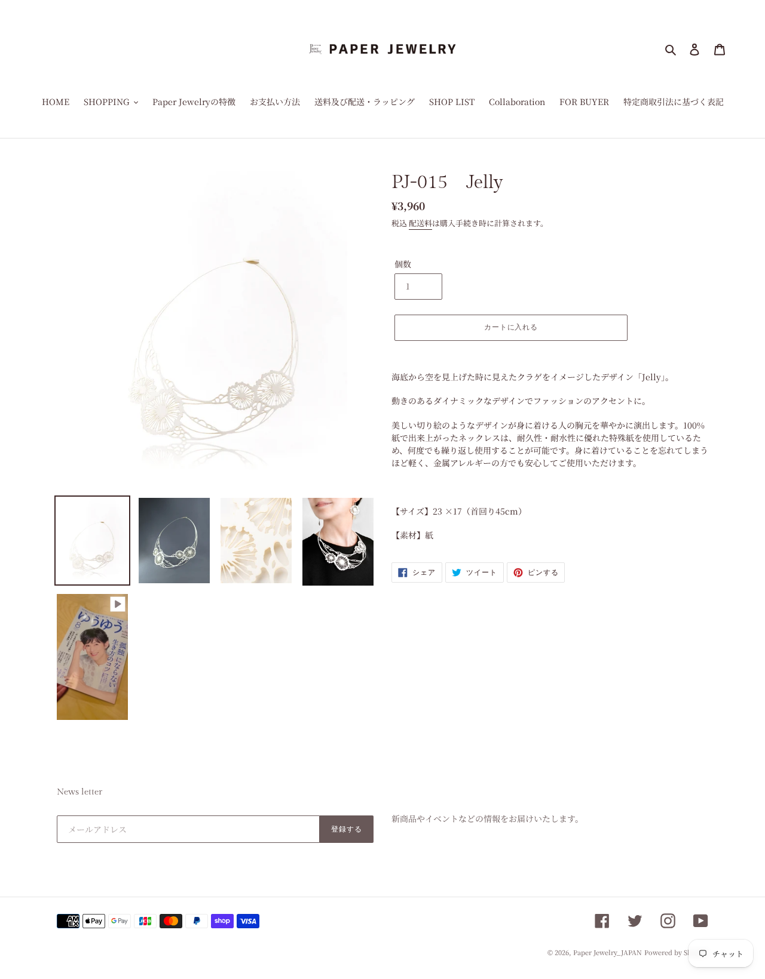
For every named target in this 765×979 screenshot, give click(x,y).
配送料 (420, 223)
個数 (402, 264)
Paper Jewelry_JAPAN (607, 952)
